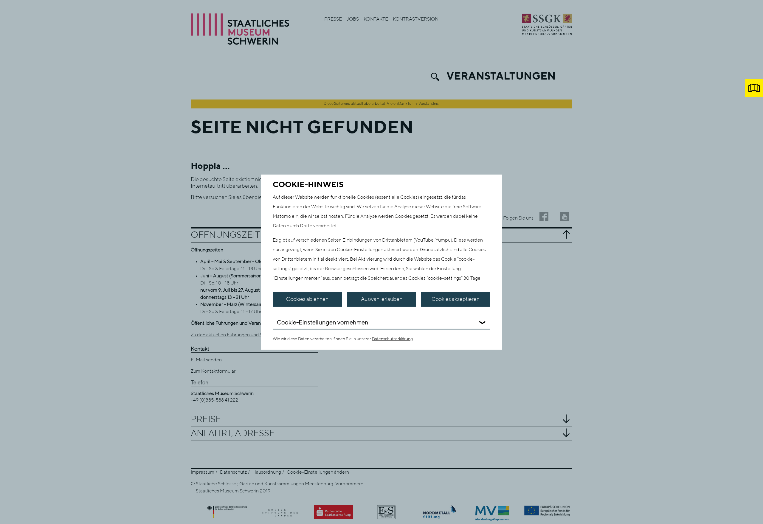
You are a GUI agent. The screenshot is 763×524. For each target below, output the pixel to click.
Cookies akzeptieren (456, 299)
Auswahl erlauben (381, 299)
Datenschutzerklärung (392, 339)
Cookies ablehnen (307, 299)
